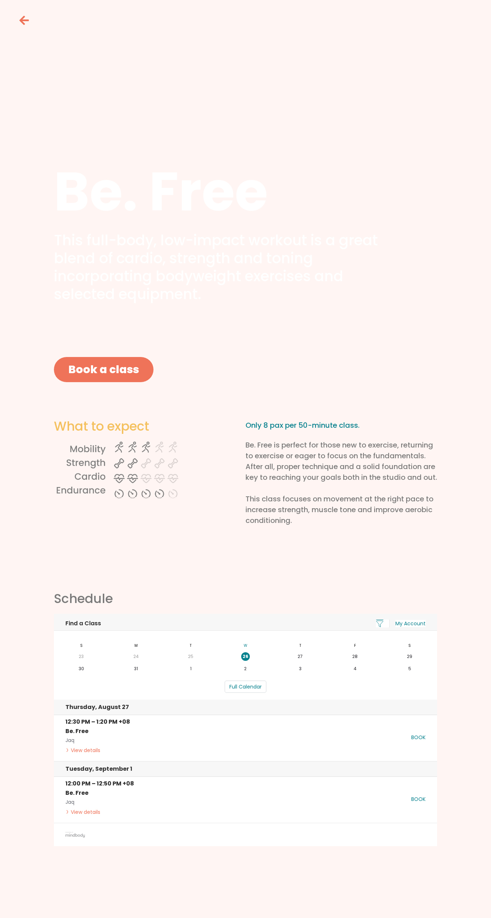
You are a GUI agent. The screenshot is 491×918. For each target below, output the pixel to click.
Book (418, 737)
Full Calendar (245, 686)
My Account (410, 623)
